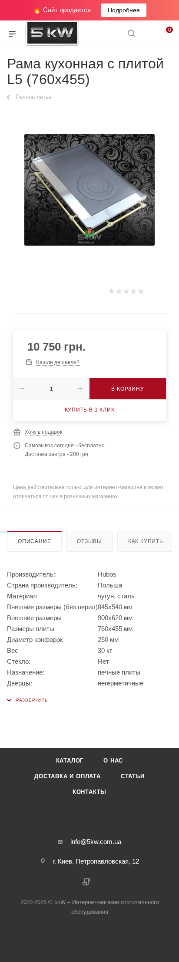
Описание (34, 541)
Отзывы (89, 541)
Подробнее (124, 10)
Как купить (145, 541)
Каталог (70, 760)
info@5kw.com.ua (95, 841)
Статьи (133, 776)
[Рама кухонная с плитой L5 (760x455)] (89, 190)
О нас (113, 760)
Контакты (89, 792)
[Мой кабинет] (148, 34)
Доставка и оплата (67, 776)
